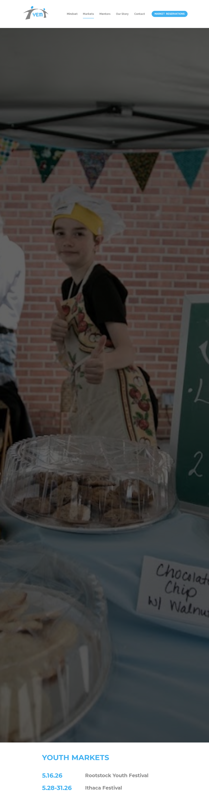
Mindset (72, 13)
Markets (88, 13)
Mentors (104, 13)
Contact (139, 13)
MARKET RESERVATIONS (170, 13)
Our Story (122, 13)
